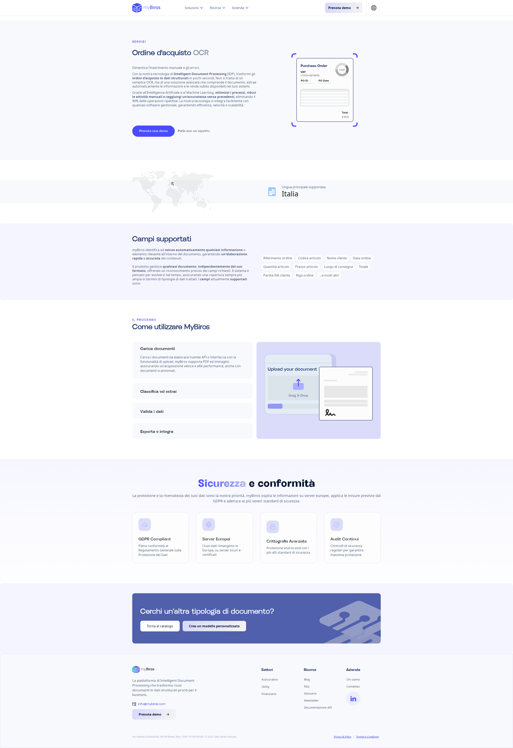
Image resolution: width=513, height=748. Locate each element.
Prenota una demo (153, 131)
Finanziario (269, 694)
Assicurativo (270, 679)
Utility (265, 687)
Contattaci (353, 686)
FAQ (306, 686)
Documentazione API (318, 707)
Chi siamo (353, 679)
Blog (307, 679)
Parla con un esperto (194, 131)
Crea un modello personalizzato (214, 626)
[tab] (192, 360)
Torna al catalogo (160, 626)
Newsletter (311, 700)
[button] (194, 7)
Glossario (310, 693)
